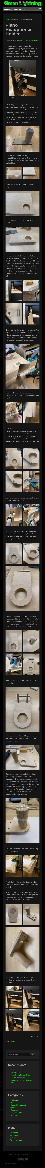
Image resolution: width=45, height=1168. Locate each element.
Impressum (24, 1154)
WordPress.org (16, 1140)
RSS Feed (14, 1133)
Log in (32, 1154)
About (10, 1154)
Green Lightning (31, 40)
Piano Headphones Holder (20, 1075)
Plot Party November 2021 (20, 1077)
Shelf (12, 1070)
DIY (12, 19)
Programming (15, 1112)
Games (13, 1107)
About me (14, 1135)
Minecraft (14, 1110)
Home (7, 19)
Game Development (18, 1105)
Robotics (13, 1115)
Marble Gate (15, 1072)
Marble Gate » (33, 1036)
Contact (13, 1138)
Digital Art (14, 1100)
